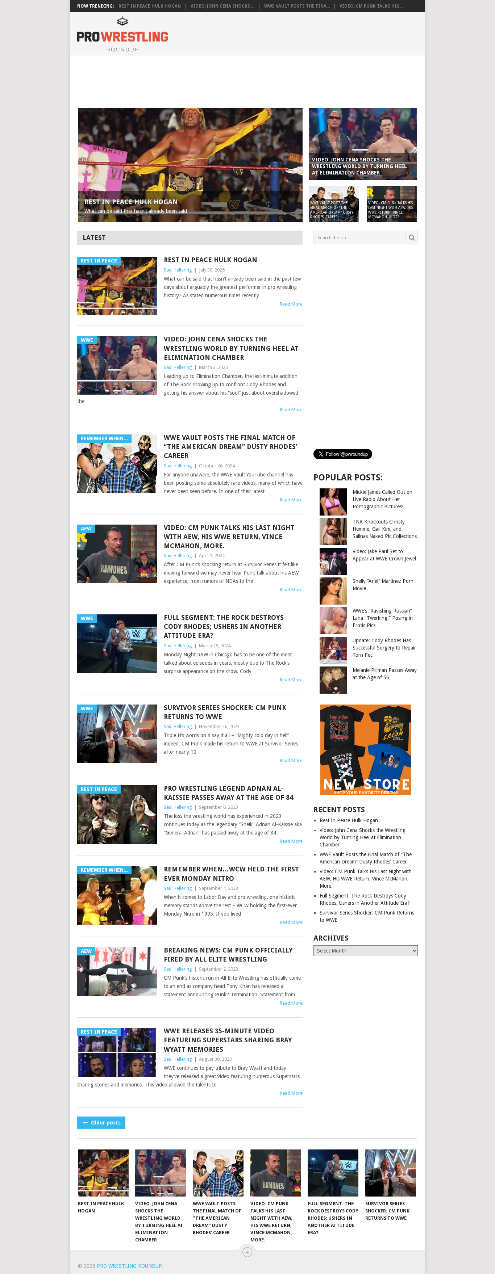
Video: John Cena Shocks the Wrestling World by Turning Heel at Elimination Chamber (231, 348)
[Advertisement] (247, 80)
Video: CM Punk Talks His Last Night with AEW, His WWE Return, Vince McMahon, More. (229, 537)
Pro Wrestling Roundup (129, 1266)
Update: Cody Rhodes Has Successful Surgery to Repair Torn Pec (384, 648)
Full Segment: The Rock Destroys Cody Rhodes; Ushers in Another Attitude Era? (224, 626)
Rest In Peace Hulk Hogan (149, 6)
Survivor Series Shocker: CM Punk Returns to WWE (225, 712)
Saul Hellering (178, 270)
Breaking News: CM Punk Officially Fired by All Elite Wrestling (228, 954)
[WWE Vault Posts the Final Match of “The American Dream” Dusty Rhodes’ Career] (218, 1173)
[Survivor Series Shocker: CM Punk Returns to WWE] (390, 1173)
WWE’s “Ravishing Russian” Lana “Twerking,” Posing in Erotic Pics (383, 618)
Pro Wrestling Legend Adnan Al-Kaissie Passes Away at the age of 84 (228, 793)
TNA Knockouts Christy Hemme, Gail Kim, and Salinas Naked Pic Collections (385, 529)
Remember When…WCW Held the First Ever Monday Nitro (231, 873)
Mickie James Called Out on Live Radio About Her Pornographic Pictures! (382, 499)
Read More (291, 304)
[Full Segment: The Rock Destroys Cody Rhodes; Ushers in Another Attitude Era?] (333, 1173)
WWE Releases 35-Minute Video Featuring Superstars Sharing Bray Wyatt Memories (228, 1040)
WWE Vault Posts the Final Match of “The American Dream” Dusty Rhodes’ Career (230, 446)
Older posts (105, 1123)
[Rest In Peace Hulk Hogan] (103, 1173)
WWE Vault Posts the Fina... (297, 6)
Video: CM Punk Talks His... (371, 6)
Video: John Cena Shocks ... (222, 6)
